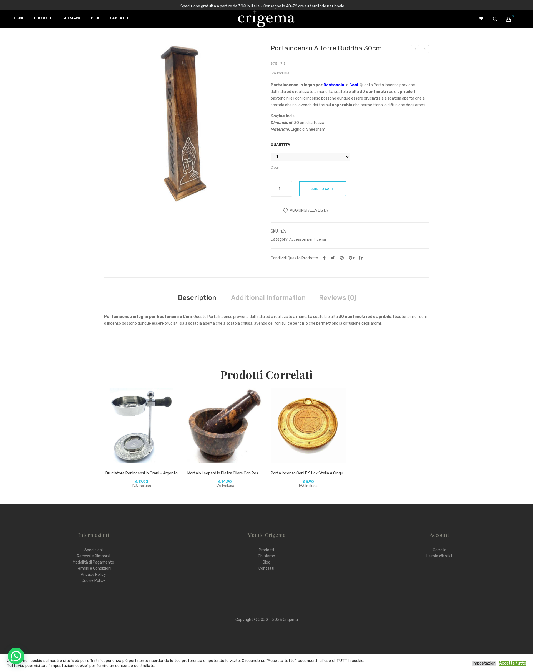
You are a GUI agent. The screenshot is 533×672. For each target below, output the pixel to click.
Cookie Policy (93, 580)
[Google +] (352, 258)
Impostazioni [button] (484, 663)
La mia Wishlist (439, 556)
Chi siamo (266, 556)
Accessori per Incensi (307, 239)
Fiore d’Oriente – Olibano (415, 50)
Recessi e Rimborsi (93, 556)
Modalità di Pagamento (93, 562)
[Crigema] (266, 18)
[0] (508, 19)
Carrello (439, 550)
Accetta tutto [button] (512, 663)
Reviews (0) (337, 297)
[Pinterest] (342, 258)
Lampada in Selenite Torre (425, 50)
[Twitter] (333, 258)
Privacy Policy (93, 574)
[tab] (197, 297)
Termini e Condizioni (93, 568)
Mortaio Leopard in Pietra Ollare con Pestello (224, 473)
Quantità (280, 145)
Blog (266, 562)
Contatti (266, 568)
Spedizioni (93, 550)
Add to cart (322, 189)
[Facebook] (324, 258)
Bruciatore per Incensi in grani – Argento (141, 473)
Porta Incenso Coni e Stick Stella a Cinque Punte (308, 473)
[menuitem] (19, 18)
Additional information (268, 297)
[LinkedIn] (361, 258)
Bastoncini (334, 85)
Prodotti (266, 550)
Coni (353, 85)
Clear (275, 167)
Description (197, 297)
